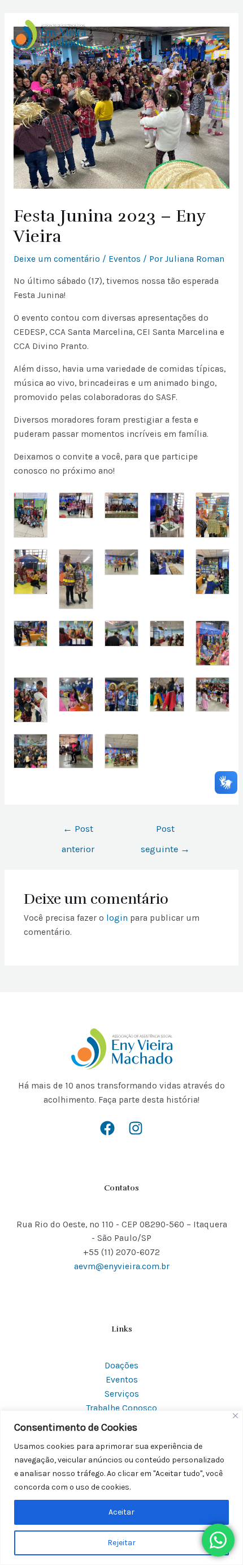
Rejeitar (121, 1542)
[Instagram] (135, 1128)
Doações (121, 1365)
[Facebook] (107, 1128)
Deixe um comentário (57, 259)
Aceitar (121, 1512)
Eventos (125, 259)
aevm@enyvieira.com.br (122, 1266)
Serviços (122, 1394)
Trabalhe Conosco (121, 1408)
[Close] (235, 1415)
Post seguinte (165, 832)
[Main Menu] (219, 35)
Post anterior (78, 832)
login (117, 918)
